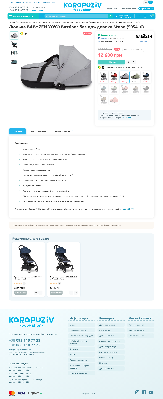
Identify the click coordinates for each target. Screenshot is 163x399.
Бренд (72, 354)
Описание (17, 131)
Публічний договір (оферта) (78, 342)
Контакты (20, 2)
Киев (34, 10)
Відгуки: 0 (105, 38)
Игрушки (103, 363)
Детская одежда (106, 368)
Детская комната (106, 335)
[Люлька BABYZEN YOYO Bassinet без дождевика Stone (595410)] (56, 67)
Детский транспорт (107, 346)
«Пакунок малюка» (78, 373)
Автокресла (104, 330)
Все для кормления (108, 352)
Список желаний (136, 335)
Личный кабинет (136, 324)
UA (146, 2)
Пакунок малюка (146, 8)
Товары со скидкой (78, 360)
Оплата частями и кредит (81, 335)
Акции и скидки (113, 8)
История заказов (136, 330)
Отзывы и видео (64, 131)
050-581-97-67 (129, 209)
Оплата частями (48, 2)
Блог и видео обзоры (129, 8)
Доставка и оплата (33, 2)
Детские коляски (107, 324)
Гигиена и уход (106, 357)
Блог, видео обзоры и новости (79, 366)
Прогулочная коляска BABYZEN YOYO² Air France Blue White (64, 278)
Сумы (40, 10)
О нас (12, 2)
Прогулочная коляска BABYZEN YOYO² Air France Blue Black (28, 278)
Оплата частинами (123, 67)
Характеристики (38, 131)
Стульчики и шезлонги (109, 341)
